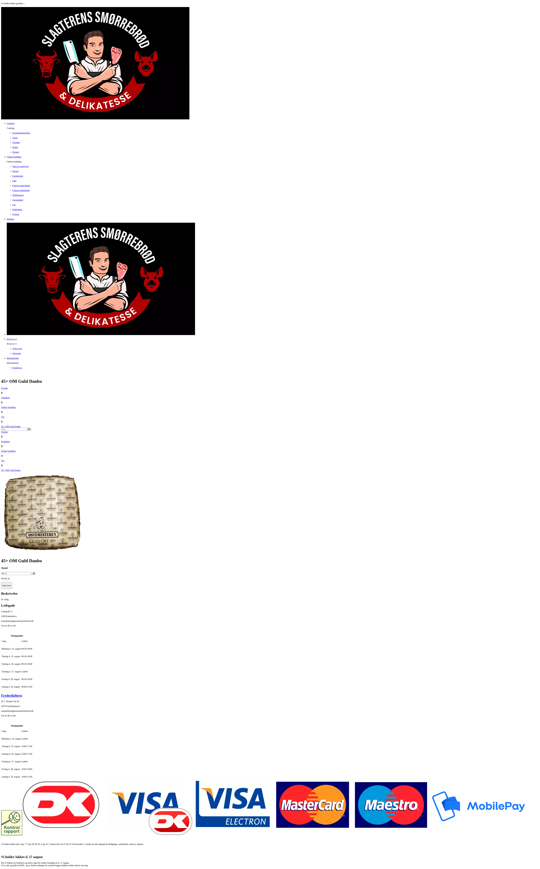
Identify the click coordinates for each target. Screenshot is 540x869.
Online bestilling (8, 407)
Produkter (5, 398)
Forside (4, 388)
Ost (2, 417)
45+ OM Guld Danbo (11, 426)
